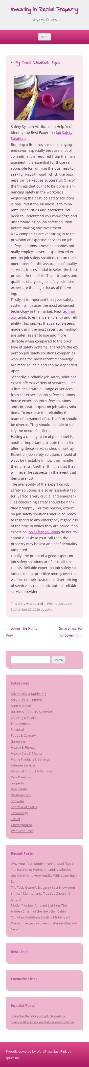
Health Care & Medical (27, 753)
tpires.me (13, 1058)
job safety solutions (44, 532)
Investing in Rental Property (44, 10)
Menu (44, 37)
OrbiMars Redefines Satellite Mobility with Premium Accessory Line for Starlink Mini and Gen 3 (44, 923)
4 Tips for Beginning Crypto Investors (38, 1016)
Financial (17, 729)
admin (49, 609)
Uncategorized (21, 825)
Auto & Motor (21, 705)
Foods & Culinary (23, 735)
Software (17, 801)
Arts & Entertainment (26, 699)
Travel (15, 819)
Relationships (57, 603)
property (17, 783)
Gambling (18, 741)
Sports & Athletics (24, 807)
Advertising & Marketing (28, 693)
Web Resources (22, 831)
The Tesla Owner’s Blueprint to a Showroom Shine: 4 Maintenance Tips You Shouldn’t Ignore (43, 893)
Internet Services (23, 765)
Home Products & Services (30, 759)
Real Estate (19, 789)
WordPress (45, 1051)
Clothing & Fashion (25, 717)
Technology (19, 813)
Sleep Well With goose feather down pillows (42, 1022)
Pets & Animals (22, 777)
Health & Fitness (23, 747)
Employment (20, 723)
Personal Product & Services (31, 771)
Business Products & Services (32, 711)
